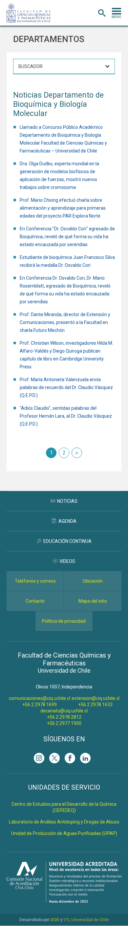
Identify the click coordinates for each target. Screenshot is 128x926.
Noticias (67, 501)
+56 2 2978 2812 (64, 717)
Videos (67, 561)
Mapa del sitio (92, 601)
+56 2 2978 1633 (95, 704)
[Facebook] (70, 758)
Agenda (67, 521)
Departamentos (48, 39)
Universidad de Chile (90, 919)
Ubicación (93, 581)
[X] (54, 758)
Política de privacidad (64, 621)
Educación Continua (67, 541)
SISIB (54, 919)
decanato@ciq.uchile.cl (64, 710)
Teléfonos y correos (35, 581)
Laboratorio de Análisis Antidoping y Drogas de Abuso (64, 821)
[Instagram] (39, 758)
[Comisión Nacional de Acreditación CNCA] (64, 901)
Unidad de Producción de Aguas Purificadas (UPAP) (64, 833)
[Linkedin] (85, 758)
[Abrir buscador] (102, 13)
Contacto (35, 601)
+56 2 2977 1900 (64, 723)
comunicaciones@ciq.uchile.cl (39, 698)
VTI (66, 919)
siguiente (77, 453)
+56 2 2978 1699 (39, 704)
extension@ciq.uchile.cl (95, 698)
